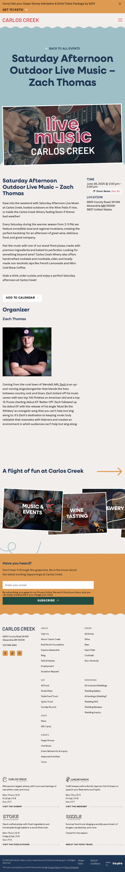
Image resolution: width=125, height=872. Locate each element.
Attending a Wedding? (96, 696)
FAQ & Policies (48, 660)
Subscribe (46, 600)
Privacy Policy (44, 592)
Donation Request (50, 671)
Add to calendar (20, 297)
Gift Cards (46, 726)
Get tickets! (13, 10)
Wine (87, 639)
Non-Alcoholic (92, 660)
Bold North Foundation (52, 644)
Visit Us (45, 633)
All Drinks (89, 633)
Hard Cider (90, 650)
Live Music (46, 745)
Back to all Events (64, 48)
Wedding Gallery (93, 690)
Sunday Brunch (48, 707)
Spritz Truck (47, 701)
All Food (45, 685)
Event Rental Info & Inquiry (54, 751)
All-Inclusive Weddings (96, 685)
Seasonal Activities (50, 756)
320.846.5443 (10, 645)
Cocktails (89, 655)
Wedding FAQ (91, 701)
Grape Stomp (47, 740)
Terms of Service (71, 867)
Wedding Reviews (93, 707)
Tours (44, 761)
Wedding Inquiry (93, 712)
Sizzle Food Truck (49, 696)
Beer (87, 644)
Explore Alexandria (50, 650)
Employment (47, 666)
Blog (43, 655)
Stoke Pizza (46, 690)
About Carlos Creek (50, 639)
